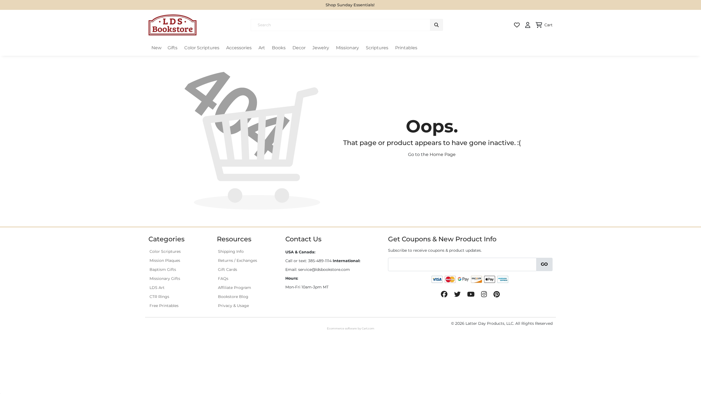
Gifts (172, 47)
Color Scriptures (201, 47)
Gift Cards (227, 269)
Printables (406, 47)
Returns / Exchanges (237, 260)
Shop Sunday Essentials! (350, 4)
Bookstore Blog (233, 296)
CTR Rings (159, 296)
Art (261, 47)
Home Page (443, 154)
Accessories (239, 47)
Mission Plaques (165, 260)
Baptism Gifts (163, 269)
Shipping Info (231, 251)
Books (279, 47)
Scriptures (377, 47)
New (156, 47)
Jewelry (320, 47)
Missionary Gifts (165, 278)
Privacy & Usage (233, 305)
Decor (299, 47)
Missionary (347, 47)
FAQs (223, 278)
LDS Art (157, 287)
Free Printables (164, 305)
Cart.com (368, 328)
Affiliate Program (234, 287)
